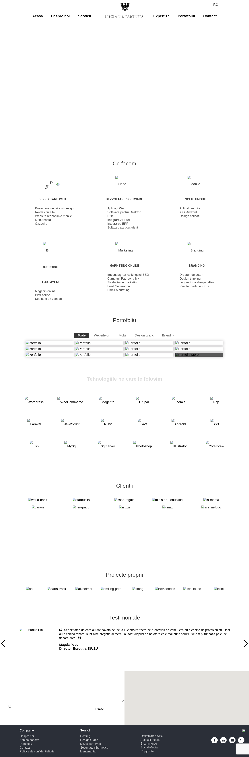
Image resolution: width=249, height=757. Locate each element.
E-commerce (149, 743)
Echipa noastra (29, 739)
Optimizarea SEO (152, 735)
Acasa (37, 16)
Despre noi (60, 16)
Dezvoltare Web (90, 743)
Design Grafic (89, 739)
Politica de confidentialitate (37, 751)
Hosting (85, 736)
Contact (210, 16)
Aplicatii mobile (150, 739)
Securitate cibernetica (94, 747)
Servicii (84, 16)
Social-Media (149, 747)
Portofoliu (186, 16)
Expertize (161, 16)
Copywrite (147, 751)
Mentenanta (88, 751)
